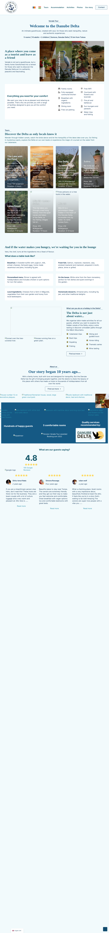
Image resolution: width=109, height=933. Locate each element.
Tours (46, 7)
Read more (21, 508)
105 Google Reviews (28, 469)
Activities (70, 7)
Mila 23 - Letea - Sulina (41, 202)
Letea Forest (14, 206)
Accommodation (57, 7)
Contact (101, 7)
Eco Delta (63, 161)
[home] (11, 7)
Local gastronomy (84, 67)
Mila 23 (62, 203)
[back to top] (105, 929)
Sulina (87, 161)
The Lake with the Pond (14, 158)
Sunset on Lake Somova (41, 155)
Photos (80, 7)
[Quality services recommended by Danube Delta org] (90, 435)
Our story (89, 7)
